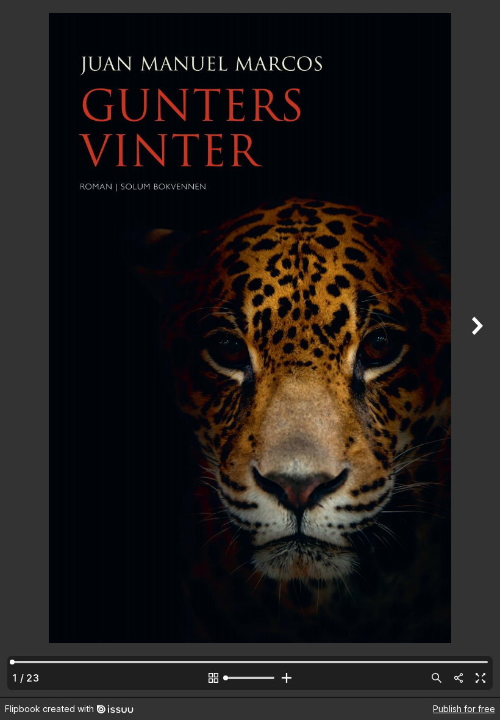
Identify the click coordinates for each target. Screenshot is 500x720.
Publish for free (464, 709)
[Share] (458, 678)
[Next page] (475, 348)
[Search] (436, 678)
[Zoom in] (286, 678)
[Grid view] (213, 678)
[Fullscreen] (480, 678)
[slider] (250, 678)
